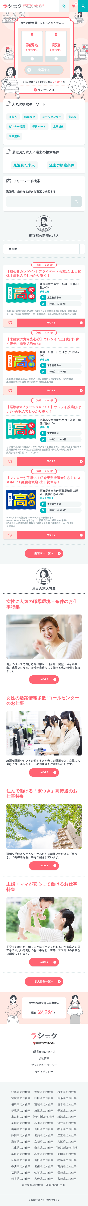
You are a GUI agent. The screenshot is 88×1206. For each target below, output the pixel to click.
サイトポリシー (44, 1071)
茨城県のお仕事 (44, 1104)
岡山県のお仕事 (67, 1153)
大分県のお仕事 (44, 1178)
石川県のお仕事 (44, 1122)
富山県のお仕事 (21, 1122)
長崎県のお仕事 (67, 1172)
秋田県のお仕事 (44, 1098)
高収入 (13, 116)
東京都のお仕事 (21, 1116)
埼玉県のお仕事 (44, 1110)
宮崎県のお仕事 (67, 1178)
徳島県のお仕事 (67, 1160)
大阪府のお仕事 (67, 1141)
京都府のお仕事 (44, 1141)
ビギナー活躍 (17, 126)
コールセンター (51, 116)
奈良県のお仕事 (44, 1147)
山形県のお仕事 (67, 1098)
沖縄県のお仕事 (55, 1184)
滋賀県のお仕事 (21, 1141)
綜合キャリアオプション (44, 1043)
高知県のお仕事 (67, 1166)
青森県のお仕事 (44, 1091)
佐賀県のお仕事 (44, 1172)
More (51, 323)
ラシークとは (46, 89)
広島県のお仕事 (21, 1160)
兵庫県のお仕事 (21, 1147)
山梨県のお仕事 (21, 1129)
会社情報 (44, 1058)
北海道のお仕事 (21, 1091)
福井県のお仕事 (67, 1122)
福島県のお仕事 (21, 1104)
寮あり (72, 116)
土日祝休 (58, 126)
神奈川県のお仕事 (44, 1116)
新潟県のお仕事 (67, 1116)
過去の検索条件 (62, 165)
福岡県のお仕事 (21, 1172)
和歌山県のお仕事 (67, 1147)
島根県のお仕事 (44, 1153)
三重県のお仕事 (67, 1135)
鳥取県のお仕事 (21, 1153)
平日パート (39, 126)
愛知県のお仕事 (44, 1135)
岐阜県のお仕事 (67, 1129)
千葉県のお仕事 (67, 1110)
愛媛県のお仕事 (44, 1166)
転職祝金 (29, 116)
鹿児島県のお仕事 (32, 1184)
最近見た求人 (24, 165)
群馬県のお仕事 (21, 1110)
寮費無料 (14, 136)
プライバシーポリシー (44, 1065)
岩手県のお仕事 (67, 1091)
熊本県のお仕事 (21, 1178)
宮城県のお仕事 (21, 1098)
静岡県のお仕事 (21, 1135)
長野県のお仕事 (44, 1129)
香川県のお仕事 (21, 1166)
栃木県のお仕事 (67, 1104)
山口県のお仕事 (44, 1160)
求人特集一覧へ (44, 981)
